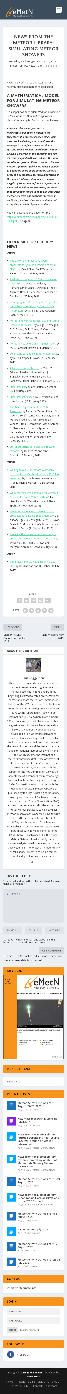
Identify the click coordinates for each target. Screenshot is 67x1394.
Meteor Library (18, 65)
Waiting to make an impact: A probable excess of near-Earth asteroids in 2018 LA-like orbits (34, 474)
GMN (27, 1386)
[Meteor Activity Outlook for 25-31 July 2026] (11, 1262)
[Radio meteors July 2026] (11, 1231)
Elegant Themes (32, 1372)
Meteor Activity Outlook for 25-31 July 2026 (39, 1261)
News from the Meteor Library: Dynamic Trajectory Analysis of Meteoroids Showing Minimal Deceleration (37, 1161)
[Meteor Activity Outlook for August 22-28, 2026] (11, 1105)
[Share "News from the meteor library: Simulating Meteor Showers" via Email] (40, 600)
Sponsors (51, 1386)
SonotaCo (16, 1386)
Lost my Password (29, 1329)
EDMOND (43, 1381)
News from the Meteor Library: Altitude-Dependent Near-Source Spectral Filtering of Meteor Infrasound (38, 1139)
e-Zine (31, 1381)
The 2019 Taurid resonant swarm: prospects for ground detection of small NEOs (33, 265)
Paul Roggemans (31, 61)
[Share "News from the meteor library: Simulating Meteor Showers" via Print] (47, 600)
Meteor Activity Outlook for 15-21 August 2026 (39, 1180)
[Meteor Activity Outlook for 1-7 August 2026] (11, 1246)
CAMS (55, 1381)
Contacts (38, 1386)
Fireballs (20, 1381)
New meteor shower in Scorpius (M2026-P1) (37, 1120)
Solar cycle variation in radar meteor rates (34, 353)
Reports (36, 1233)
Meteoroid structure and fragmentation (32, 343)
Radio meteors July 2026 (33, 1229)
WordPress (33, 1376)
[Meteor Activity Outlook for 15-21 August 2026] (11, 1181)
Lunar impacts (18, 386)
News (32, 65)
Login (12, 1329)
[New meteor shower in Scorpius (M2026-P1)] (11, 1121)
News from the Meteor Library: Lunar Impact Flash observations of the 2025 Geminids (38, 1198)
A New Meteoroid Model (24, 368)
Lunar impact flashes (22, 397)
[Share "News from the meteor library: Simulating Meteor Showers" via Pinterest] (33, 600)
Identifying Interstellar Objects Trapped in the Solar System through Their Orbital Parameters (34, 306)
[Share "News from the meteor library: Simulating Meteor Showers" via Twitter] (26, 600)
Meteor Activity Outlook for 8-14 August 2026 (38, 1215)
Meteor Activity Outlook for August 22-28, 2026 (35, 1104)
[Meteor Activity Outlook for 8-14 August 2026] (11, 1216)
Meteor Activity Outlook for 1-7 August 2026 (37, 1245)
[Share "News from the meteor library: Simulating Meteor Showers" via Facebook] (19, 600)
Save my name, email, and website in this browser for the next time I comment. (29, 941)
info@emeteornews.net (21, 1288)
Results (36, 1125)
